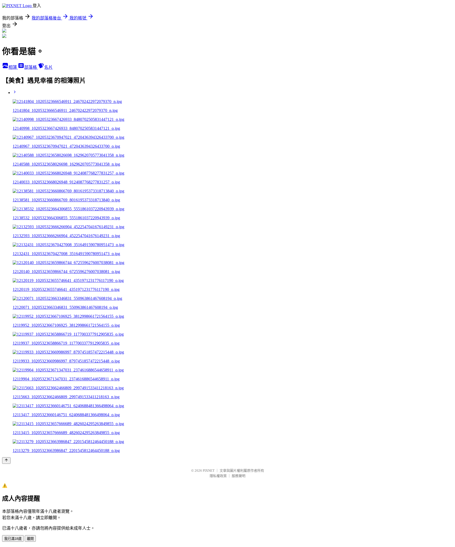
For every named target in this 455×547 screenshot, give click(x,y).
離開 (30, 539)
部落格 (31, 67)
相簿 (13, 67)
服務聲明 (238, 476)
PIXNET (209, 471)
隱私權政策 (218, 476)
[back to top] (6, 460)
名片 (48, 67)
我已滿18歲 (13, 539)
